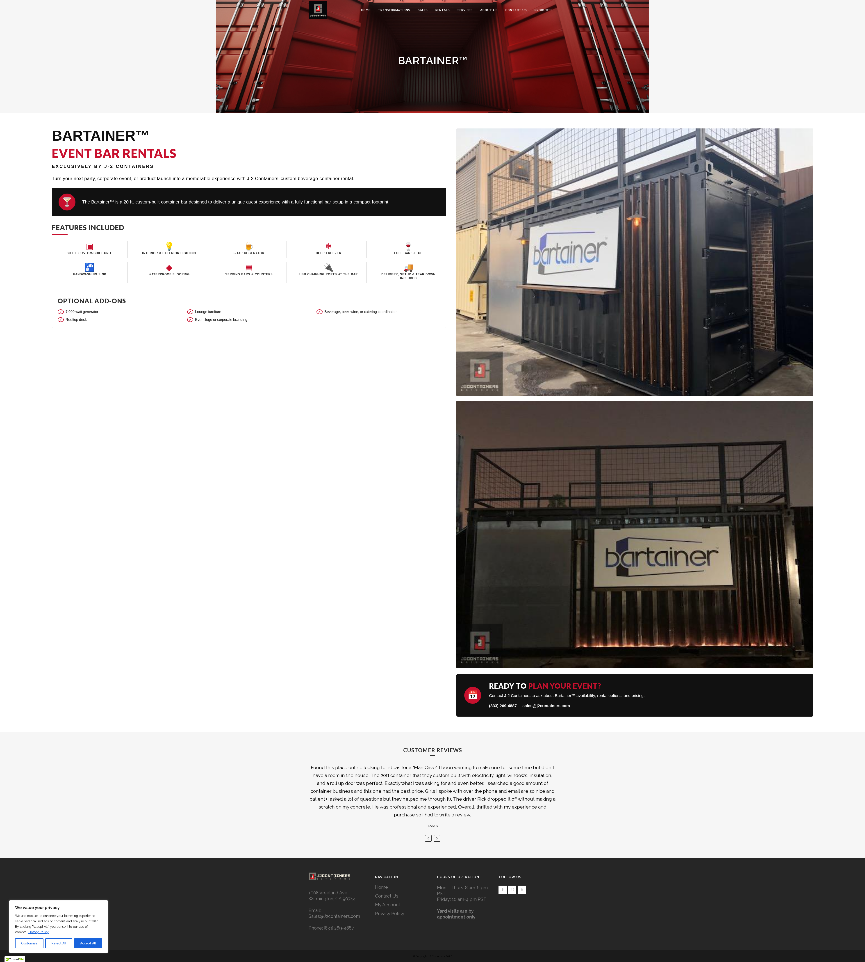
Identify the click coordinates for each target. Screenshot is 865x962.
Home (381, 887)
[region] (58, 926)
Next (437, 838)
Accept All (88, 943)
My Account (387, 904)
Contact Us (386, 895)
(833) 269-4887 (503, 706)
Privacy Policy (38, 932)
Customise (29, 943)
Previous (428, 838)
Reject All (59, 943)
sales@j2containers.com (546, 706)
